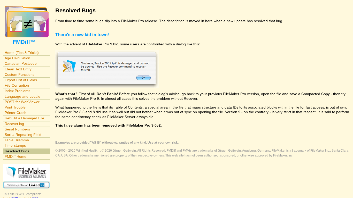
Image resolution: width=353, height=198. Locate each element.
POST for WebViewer (22, 102)
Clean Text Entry (18, 69)
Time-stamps (15, 145)
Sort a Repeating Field (23, 135)
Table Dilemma (17, 140)
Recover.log (14, 124)
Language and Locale (22, 96)
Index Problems (17, 91)
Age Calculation (17, 58)
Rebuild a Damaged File (24, 118)
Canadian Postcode (21, 63)
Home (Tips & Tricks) (22, 53)
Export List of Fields (21, 80)
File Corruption (17, 85)
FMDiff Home (15, 156)
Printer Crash (15, 113)
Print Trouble (15, 107)
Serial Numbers (17, 129)
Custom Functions (19, 74)
